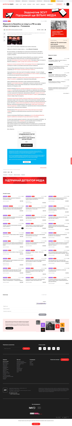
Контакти (18, 367)
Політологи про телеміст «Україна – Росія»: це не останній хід (34, 253)
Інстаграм (31, 364)
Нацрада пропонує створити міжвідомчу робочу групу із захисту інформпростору (13, 261)
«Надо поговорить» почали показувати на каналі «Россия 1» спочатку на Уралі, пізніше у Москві (34, 226)
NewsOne (23, 174)
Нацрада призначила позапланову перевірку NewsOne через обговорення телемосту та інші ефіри (36, 261)
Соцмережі (32, 359)
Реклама (18, 366)
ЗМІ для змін (5, 364)
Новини (17, 4)
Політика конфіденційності (21, 362)
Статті (21, 4)
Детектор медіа (5, 361)
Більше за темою (52, 55)
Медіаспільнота (28, 196)
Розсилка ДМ (19, 370)
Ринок (34, 4)
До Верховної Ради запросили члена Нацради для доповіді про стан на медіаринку (57, 235)
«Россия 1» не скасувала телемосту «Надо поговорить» (13, 252)
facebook (31, 361)
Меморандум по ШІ (20, 363)
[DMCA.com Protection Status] (32, 414)
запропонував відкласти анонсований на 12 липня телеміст (25, 73)
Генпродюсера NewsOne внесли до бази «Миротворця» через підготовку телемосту (36, 218)
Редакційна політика (20, 361)
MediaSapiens (5, 362)
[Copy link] (4, 40)
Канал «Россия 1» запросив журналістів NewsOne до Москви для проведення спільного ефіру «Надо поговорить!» (35, 271)
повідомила (22, 120)
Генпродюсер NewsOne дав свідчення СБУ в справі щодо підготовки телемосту (57, 218)
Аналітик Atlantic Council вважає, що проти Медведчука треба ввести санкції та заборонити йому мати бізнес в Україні (13, 244)
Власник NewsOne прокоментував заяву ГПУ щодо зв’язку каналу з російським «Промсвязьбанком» (12, 270)
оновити (44, 301)
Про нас (19, 359)
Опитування (33, 250)
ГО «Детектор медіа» (6, 375)
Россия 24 (10, 174)
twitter (31, 362)
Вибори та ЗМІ (5, 371)
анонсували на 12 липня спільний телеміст (21, 60)
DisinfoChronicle (5, 369)
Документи (11, 206)
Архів (18, 371)
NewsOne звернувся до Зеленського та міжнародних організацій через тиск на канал (35, 235)
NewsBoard (5, 368)
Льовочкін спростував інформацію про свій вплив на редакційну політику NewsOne (35, 243)
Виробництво (5, 250)
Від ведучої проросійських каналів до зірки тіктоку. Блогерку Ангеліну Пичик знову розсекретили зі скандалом (58, 88)
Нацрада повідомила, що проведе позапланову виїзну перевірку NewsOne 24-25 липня (13, 218)
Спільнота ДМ (9, 328)
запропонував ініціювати (17, 83)
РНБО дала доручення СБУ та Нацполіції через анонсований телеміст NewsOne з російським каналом (58, 261)
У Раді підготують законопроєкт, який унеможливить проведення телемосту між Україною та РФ (35, 280)
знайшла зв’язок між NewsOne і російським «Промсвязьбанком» (30, 102)
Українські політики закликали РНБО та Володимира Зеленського (22, 64)
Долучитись (26, 162)
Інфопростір (43, 4)
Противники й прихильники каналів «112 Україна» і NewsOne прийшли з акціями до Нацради (57, 199)
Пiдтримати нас (65, 359)
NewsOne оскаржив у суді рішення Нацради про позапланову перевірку (11, 199)
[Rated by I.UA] (40, 414)
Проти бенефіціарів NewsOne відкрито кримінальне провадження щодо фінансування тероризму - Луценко (58, 253)
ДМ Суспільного (6, 363)
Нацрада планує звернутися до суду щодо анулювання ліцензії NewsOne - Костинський (36, 208)
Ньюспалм (5, 377)
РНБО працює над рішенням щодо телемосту (24, 69)
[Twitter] (4, 37)
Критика (24, 4)
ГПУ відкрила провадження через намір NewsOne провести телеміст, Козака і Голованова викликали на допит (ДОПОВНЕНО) (58, 280)
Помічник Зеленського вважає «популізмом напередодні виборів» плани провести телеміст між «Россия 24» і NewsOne (58, 209)
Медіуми (4, 378)
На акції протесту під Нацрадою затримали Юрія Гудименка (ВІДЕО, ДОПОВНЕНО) (35, 199)
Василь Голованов (17, 174)
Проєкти (5, 359)
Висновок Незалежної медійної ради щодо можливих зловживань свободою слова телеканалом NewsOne (13, 208)
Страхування (59, 4)
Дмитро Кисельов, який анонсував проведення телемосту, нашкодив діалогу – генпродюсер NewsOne (13, 280)
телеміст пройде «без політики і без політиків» (27, 61)
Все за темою (65, 93)
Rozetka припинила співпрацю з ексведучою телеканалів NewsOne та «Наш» (56, 82)
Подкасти (37, 4)
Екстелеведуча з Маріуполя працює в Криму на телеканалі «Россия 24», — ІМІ (57, 61)
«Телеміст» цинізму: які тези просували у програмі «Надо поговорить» (12, 226)
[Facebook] (4, 33)
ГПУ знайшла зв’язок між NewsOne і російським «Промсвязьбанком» (57, 270)
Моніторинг (29, 4)
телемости (5, 174)
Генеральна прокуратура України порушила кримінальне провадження (23, 98)
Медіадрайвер (5, 367)
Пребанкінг (5, 366)
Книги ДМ (18, 364)
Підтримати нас (19, 368)
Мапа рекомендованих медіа (8, 376)
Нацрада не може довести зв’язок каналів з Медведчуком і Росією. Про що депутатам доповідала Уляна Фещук (58, 226)
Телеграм (31, 363)
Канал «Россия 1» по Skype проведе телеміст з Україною (13, 234)
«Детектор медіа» (43, 167)
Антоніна (4, 374)
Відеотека (4, 370)
